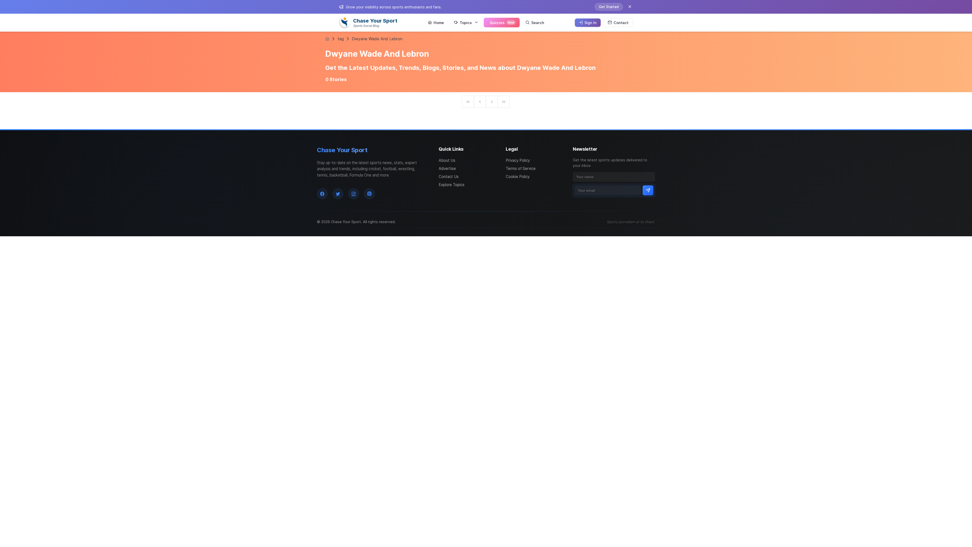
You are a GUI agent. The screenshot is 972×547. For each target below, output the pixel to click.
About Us (447, 160)
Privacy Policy (518, 160)
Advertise (447, 168)
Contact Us (449, 176)
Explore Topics (451, 184)
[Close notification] (630, 7)
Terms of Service (521, 168)
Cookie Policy (518, 176)
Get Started (609, 7)
